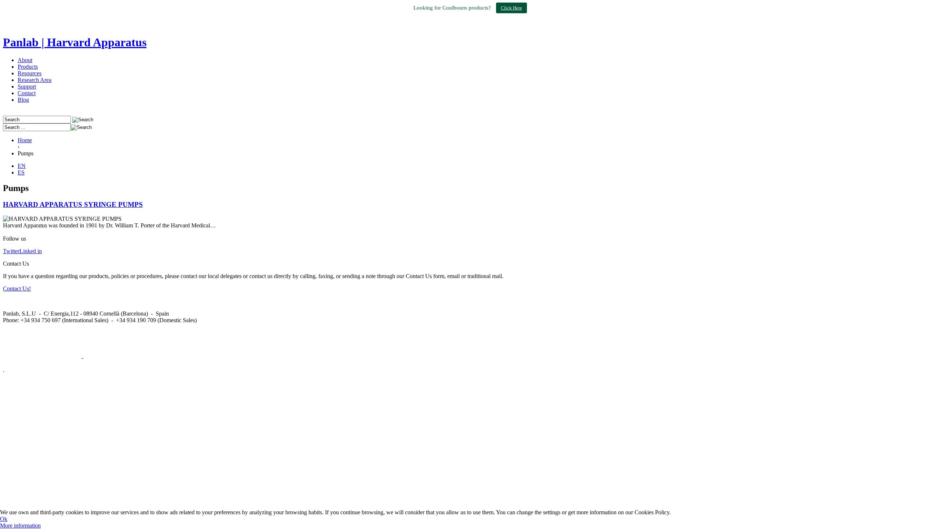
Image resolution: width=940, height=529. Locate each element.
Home (25, 140)
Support (27, 86)
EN (22, 166)
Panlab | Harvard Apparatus (75, 42)
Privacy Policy (102, 358)
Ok (3, 519)
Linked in (30, 251)
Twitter (11, 251)
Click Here (511, 8)
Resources (29, 73)
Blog (23, 100)
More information (20, 525)
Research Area (34, 80)
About (25, 60)
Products (28, 67)
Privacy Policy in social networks (41, 358)
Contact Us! (17, 288)
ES (21, 172)
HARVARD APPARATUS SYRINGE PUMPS (73, 204)
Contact (27, 93)
